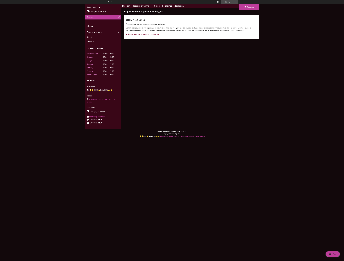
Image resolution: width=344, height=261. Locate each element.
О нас (157, 6)
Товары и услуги (141, 6)
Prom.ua (184, 131)
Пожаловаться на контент (170, 136)
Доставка (179, 6)
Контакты (167, 6)
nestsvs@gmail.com (97, 117)
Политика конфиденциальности (193, 136)
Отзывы (90, 41)
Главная (126, 6)
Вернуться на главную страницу (143, 34)
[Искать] (118, 17)
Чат (334, 254)
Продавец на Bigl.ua (172, 134)
